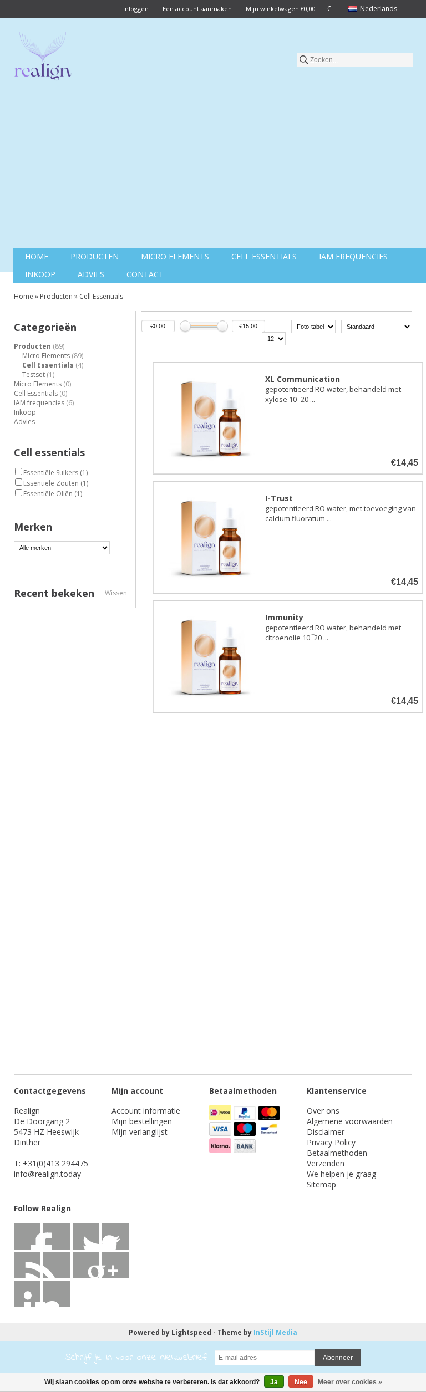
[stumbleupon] (86, 1265)
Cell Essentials (264, 256)
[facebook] (27, 1236)
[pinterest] (56, 1265)
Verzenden (325, 1163)
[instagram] (27, 1294)
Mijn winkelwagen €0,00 (281, 8)
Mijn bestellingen (141, 1121)
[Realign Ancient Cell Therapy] (43, 58)
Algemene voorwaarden (350, 1121)
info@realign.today (47, 1174)
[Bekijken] (288, 418)
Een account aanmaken (197, 8)
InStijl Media (275, 1332)
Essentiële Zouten (55, 483)
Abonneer (338, 1358)
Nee (301, 1382)
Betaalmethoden (337, 1153)
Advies (91, 274)
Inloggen (136, 8)
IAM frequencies (353, 256)
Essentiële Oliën (52, 493)
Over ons (323, 1110)
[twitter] (56, 1236)
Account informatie (145, 1110)
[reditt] (115, 1265)
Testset (38, 374)
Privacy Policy (331, 1142)
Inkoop (40, 274)
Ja (274, 1382)
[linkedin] (27, 1265)
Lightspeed (191, 1332)
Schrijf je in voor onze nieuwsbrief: (136, 1357)
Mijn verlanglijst (139, 1131)
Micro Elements (175, 256)
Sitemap (321, 1184)
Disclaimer (325, 1131)
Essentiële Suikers (55, 472)
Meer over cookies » (350, 1382)
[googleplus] (115, 1236)
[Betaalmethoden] (221, 1116)
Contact (145, 274)
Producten (94, 256)
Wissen (116, 593)
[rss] (86, 1236)
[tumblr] (56, 1294)
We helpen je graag (341, 1174)
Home (36, 256)
